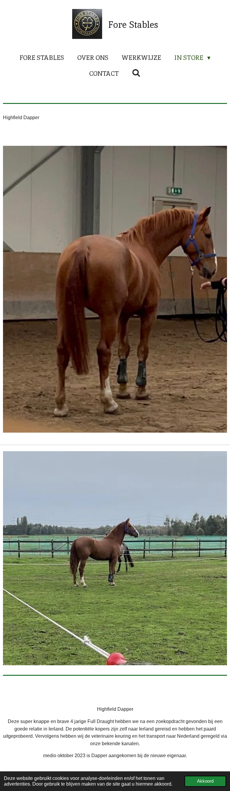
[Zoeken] (136, 73)
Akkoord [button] (205, 781)
